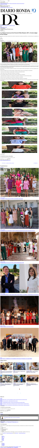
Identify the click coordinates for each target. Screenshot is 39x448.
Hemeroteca (22, 3)
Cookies (20, 446)
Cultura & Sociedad (11, 3)
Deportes (15, 3)
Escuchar (12, 29)
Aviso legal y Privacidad (15, 446)
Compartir (9, 29)
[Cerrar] (4, 2)
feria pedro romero (6, 160)
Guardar (2, 29)
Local (2, 437)
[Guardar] (1, 28)
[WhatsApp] (2, 28)
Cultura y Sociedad (4, 27)
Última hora (3, 3)
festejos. (10, 160)
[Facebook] (4, 28)
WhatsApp (5, 29)
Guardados (2, 4)
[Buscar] (1, 26)
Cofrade (17, 3)
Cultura (3, 439)
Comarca (8, 3)
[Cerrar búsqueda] (8, 0)
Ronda (6, 3)
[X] (3, 28)
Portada (1, 3)
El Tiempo (20, 3)
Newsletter (5, 4)
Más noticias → (2, 167)
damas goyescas (2, 160)
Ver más (1, 398)
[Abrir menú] (1, 24)
